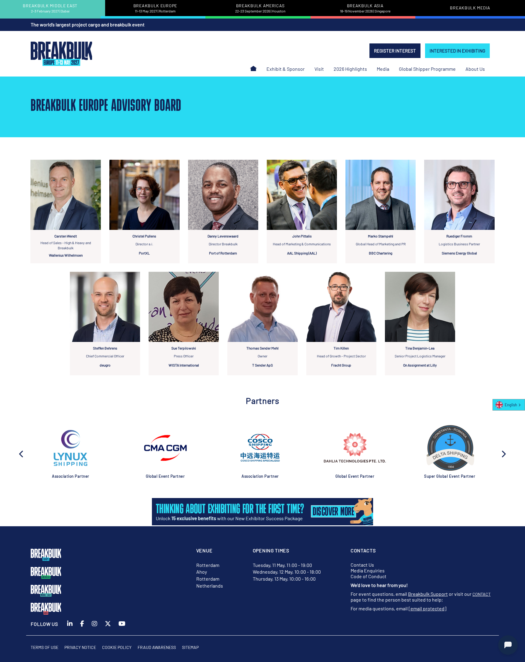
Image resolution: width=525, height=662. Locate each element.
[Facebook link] (82, 627)
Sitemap (190, 647)
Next (503, 453)
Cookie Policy (117, 647)
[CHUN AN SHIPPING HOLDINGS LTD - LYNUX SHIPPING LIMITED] (70, 448)
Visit (319, 69)
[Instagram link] (94, 627)
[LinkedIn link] (70, 627)
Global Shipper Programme (427, 69)
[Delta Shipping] (449, 448)
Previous (22, 453)
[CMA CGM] (165, 448)
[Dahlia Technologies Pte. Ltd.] (354, 448)
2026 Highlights (350, 69)
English (511, 404)
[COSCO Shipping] (260, 448)
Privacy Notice (80, 647)
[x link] (108, 627)
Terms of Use (44, 647)
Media (383, 69)
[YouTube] (121, 627)
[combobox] (508, 405)
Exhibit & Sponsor (285, 69)
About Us (475, 69)
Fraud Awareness (157, 647)
